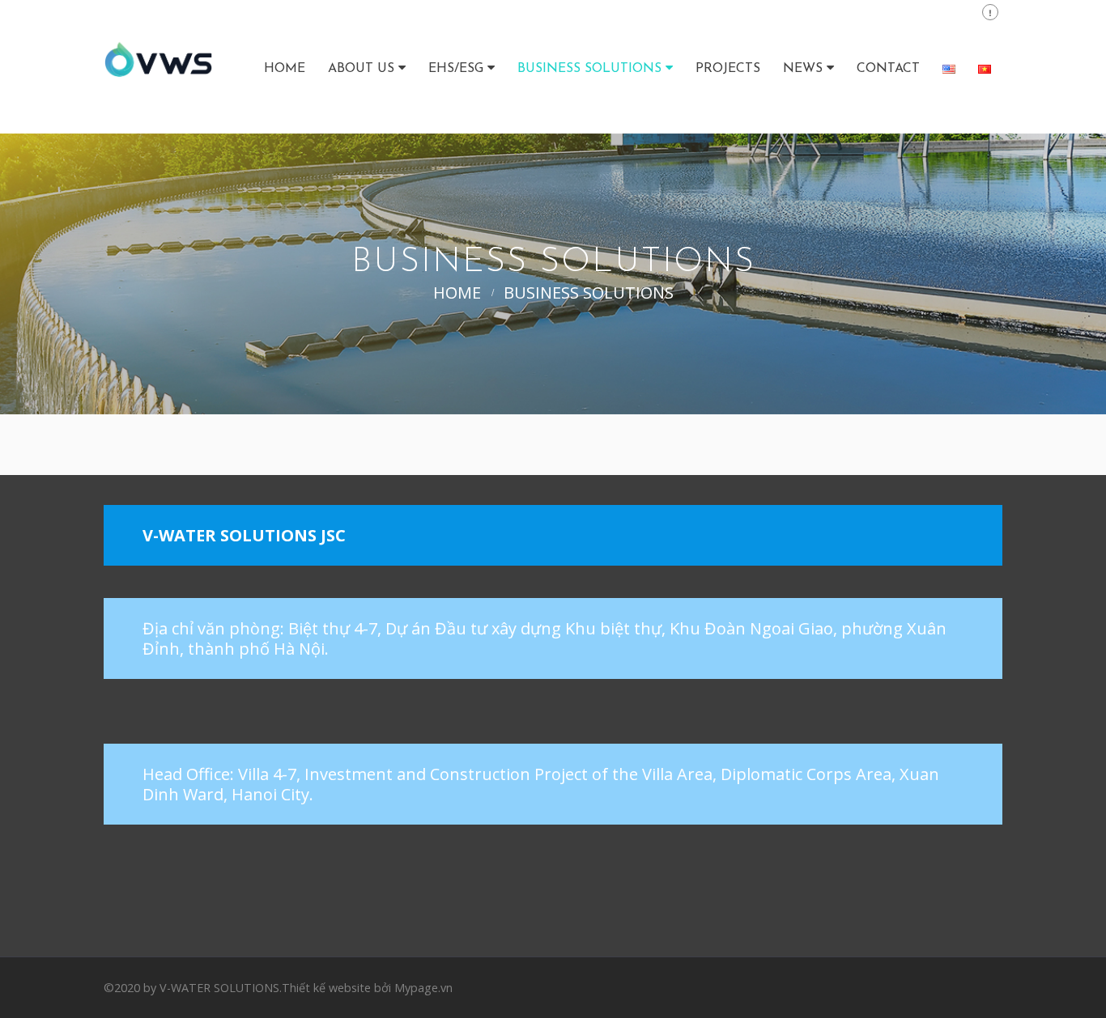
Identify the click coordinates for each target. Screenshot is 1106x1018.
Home (284, 68)
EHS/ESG (455, 68)
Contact (888, 68)
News (803, 68)
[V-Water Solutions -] (158, 66)
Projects (728, 68)
